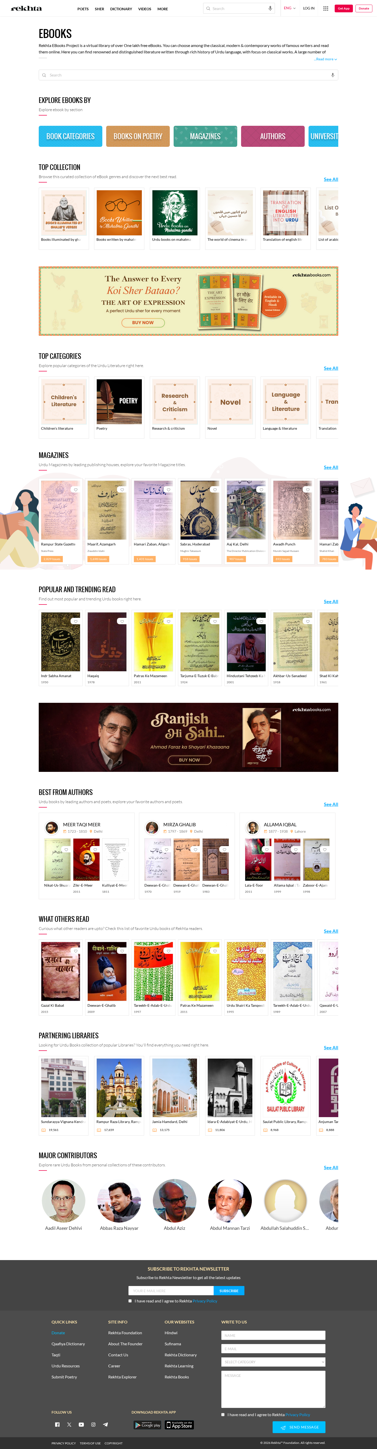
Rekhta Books (177, 1377)
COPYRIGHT (114, 1443)
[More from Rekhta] (325, 8)
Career (114, 1366)
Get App (344, 8)
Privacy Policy (205, 1300)
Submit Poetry (64, 1377)
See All (331, 179)
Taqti (56, 1355)
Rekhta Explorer (122, 1377)
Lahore (300, 831)
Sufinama (173, 1344)
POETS (83, 9)
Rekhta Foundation (125, 1333)
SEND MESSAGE (304, 1427)
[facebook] (57, 1424)
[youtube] (81, 1424)
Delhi (98, 831)
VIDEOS (144, 9)
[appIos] (179, 1424)
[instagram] (93, 1424)
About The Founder (125, 1344)
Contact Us (118, 1355)
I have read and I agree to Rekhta (176, 1300)
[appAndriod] (147, 1424)
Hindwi (171, 1333)
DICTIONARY (121, 9)
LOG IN (309, 8)
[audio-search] (270, 8)
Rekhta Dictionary (181, 1355)
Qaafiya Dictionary (68, 1344)
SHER (99, 9)
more (162, 9)
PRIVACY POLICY (64, 1443)
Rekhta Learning (179, 1366)
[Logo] (26, 9)
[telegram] (105, 1424)
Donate (364, 8)
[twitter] (69, 1424)
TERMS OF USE (90, 1443)
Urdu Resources (66, 1366)
